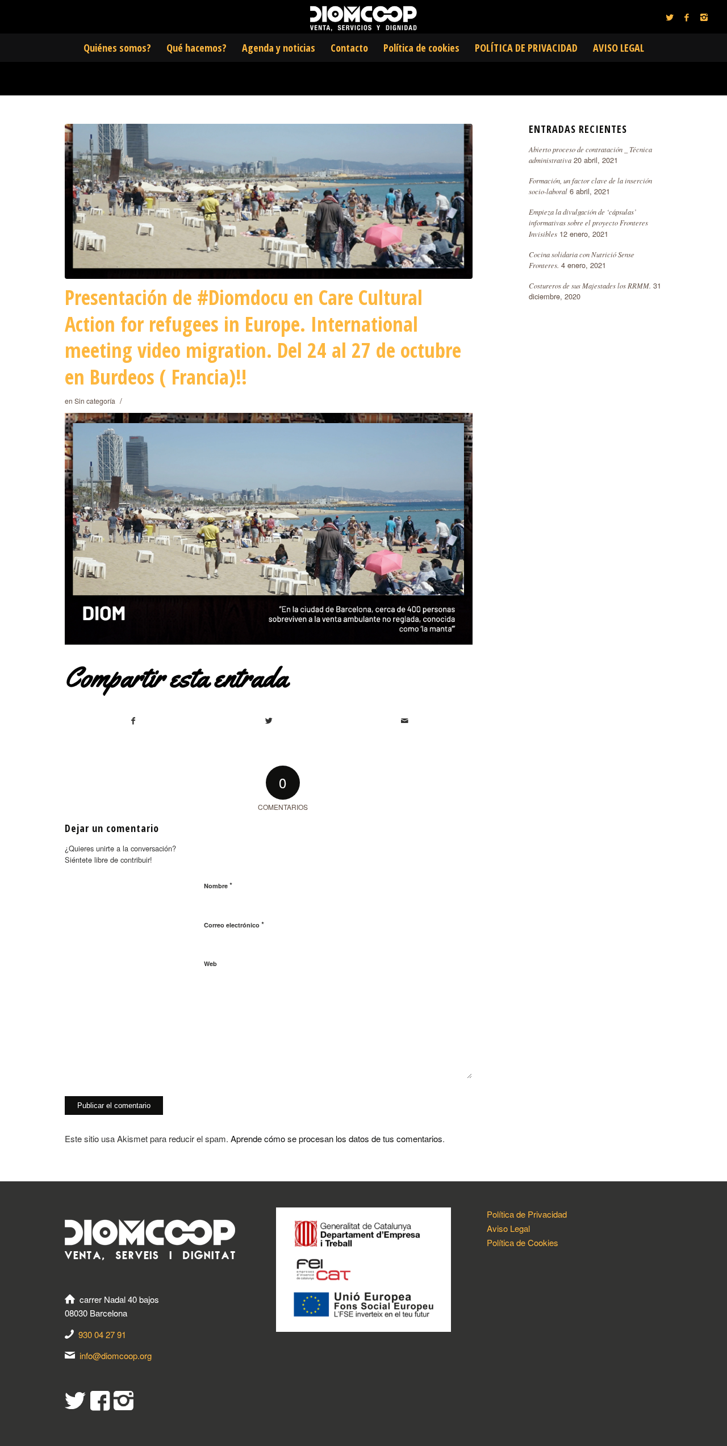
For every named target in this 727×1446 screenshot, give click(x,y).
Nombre (218, 885)
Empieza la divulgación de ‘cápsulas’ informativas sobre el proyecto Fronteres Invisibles (588, 222)
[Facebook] (686, 17)
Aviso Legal (508, 1228)
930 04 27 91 (102, 1334)
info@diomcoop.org (116, 1355)
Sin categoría (94, 401)
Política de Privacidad (527, 1214)
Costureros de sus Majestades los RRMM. (590, 285)
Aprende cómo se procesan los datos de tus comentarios (336, 1138)
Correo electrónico (234, 924)
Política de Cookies (522, 1242)
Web (210, 963)
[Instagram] (703, 17)
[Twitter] (669, 17)
